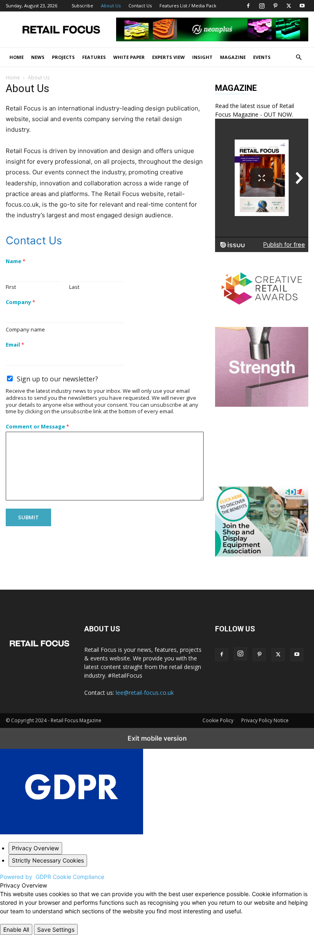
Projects (63, 57)
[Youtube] (302, 5)
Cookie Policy (217, 720)
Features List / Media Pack (187, 5)
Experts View (168, 57)
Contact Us (140, 5)
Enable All (16, 929)
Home (16, 57)
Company (20, 302)
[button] (298, 57)
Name (15, 261)
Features (94, 57)
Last (74, 287)
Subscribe (82, 5)
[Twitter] (289, 5)
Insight (202, 57)
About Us (111, 5)
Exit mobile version (157, 738)
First (11, 287)
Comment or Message (37, 426)
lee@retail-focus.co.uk (145, 692)
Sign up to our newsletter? (57, 378)
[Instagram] (262, 5)
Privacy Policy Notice (265, 720)
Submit (28, 517)
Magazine (233, 57)
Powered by (52, 876)
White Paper (129, 57)
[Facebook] (248, 5)
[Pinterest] (275, 5)
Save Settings (55, 929)
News (38, 57)
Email (15, 344)
